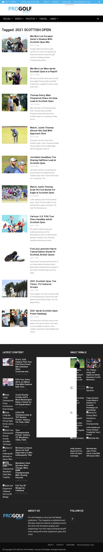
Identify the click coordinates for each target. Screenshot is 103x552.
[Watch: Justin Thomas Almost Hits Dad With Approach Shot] (14, 135)
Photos (30, 18)
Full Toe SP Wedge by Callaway (20, 488)
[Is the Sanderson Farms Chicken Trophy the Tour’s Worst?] (93, 418)
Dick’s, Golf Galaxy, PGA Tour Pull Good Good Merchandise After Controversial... (23, 365)
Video (18, 18)
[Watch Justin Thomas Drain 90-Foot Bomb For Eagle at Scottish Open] (14, 194)
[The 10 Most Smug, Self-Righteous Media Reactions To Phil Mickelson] (93, 363)
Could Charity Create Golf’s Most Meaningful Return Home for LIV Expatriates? (23, 400)
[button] (98, 19)
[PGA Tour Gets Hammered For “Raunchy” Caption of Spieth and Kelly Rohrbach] (77, 416)
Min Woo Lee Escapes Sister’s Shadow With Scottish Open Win (41, 39)
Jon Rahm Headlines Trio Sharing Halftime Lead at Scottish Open (43, 160)
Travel (43, 18)
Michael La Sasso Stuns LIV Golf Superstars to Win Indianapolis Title (23, 451)
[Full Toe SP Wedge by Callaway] (8, 491)
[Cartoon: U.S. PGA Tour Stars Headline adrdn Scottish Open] (14, 223)
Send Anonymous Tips (81, 2)
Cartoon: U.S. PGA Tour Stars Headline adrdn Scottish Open (42, 219)
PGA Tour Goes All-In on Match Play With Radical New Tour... (23, 383)
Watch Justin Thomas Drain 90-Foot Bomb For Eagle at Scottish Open (42, 189)
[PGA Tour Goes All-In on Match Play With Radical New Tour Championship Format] (8, 382)
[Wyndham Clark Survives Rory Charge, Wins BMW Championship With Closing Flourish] (8, 470)
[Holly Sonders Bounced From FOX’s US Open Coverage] (77, 442)
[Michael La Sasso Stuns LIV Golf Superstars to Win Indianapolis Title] (8, 456)
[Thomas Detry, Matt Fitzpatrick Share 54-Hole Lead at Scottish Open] (14, 102)
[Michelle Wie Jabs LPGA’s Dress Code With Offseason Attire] (93, 442)
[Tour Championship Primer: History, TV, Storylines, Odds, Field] (8, 437)
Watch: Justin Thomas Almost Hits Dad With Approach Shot (42, 130)
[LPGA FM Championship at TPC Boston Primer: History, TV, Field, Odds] (8, 419)
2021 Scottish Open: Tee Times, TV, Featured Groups (43, 284)
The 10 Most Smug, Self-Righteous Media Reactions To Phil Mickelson (93, 375)
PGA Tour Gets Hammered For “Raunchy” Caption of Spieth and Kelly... (77, 428)
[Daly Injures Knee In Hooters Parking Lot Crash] (77, 391)
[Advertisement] (69, 10)
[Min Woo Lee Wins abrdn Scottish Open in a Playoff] (14, 76)
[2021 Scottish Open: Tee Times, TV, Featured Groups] (14, 288)
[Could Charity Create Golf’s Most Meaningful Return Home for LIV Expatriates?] (8, 402)
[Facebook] (99, 2)
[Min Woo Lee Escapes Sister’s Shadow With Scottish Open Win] (14, 43)
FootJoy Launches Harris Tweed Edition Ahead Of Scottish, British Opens (43, 251)
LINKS (53, 18)
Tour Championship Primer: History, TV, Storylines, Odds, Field (22, 435)
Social (7, 18)
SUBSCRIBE (66, 2)
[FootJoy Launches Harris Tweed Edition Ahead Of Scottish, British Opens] (14, 256)
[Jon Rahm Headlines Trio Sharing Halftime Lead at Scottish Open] (14, 164)
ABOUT (46, 2)
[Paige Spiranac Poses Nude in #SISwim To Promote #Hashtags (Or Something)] (93, 391)
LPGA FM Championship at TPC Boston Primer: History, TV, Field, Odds (23, 417)
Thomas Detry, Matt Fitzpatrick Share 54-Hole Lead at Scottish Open (43, 98)
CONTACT (55, 2)
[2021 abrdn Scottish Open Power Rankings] (14, 318)
